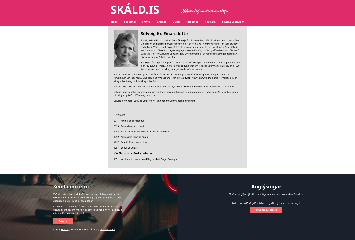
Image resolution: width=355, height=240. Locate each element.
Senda (63, 221)
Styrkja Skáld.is (266, 210)
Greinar (161, 21)
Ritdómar (192, 21)
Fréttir (146, 21)
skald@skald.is (78, 213)
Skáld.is (65, 229)
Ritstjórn (210, 21)
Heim (114, 21)
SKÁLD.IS (135, 9)
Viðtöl (176, 21)
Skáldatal (130, 21)
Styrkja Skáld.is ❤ (233, 21)
